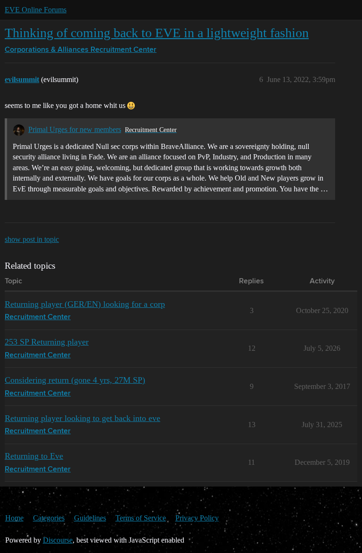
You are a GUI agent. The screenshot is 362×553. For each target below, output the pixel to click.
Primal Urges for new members (74, 129)
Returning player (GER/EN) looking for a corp (85, 304)
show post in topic (32, 239)
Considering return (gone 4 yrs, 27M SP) (75, 380)
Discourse (58, 540)
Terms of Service (140, 518)
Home (14, 518)
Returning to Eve (34, 456)
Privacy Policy (197, 518)
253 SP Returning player (47, 342)
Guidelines (90, 518)
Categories (49, 518)
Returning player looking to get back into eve (82, 418)
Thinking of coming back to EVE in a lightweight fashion (157, 32)
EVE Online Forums (35, 10)
